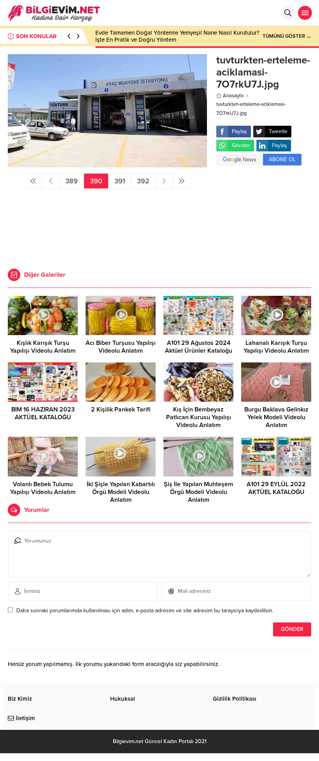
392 (143, 181)
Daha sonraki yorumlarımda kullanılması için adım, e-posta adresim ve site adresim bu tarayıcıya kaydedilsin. (144, 610)
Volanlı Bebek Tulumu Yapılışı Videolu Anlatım (42, 488)
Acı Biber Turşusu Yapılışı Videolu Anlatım (121, 347)
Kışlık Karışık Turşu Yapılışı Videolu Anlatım (42, 347)
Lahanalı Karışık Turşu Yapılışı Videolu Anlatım (276, 347)
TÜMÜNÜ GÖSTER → (287, 36)
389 (71, 181)
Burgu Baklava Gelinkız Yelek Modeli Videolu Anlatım (276, 417)
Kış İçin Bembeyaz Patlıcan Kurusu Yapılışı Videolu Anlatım (198, 417)
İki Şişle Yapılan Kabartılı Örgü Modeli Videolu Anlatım (121, 492)
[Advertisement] (263, 218)
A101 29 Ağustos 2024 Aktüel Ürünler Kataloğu (198, 347)
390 (96, 181)
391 (119, 181)
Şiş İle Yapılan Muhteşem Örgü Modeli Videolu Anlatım (198, 492)
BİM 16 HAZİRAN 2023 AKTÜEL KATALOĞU (43, 413)
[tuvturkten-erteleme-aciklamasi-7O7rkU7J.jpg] (107, 164)
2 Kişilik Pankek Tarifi (121, 409)
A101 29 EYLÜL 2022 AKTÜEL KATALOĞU (276, 488)
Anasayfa (233, 96)
